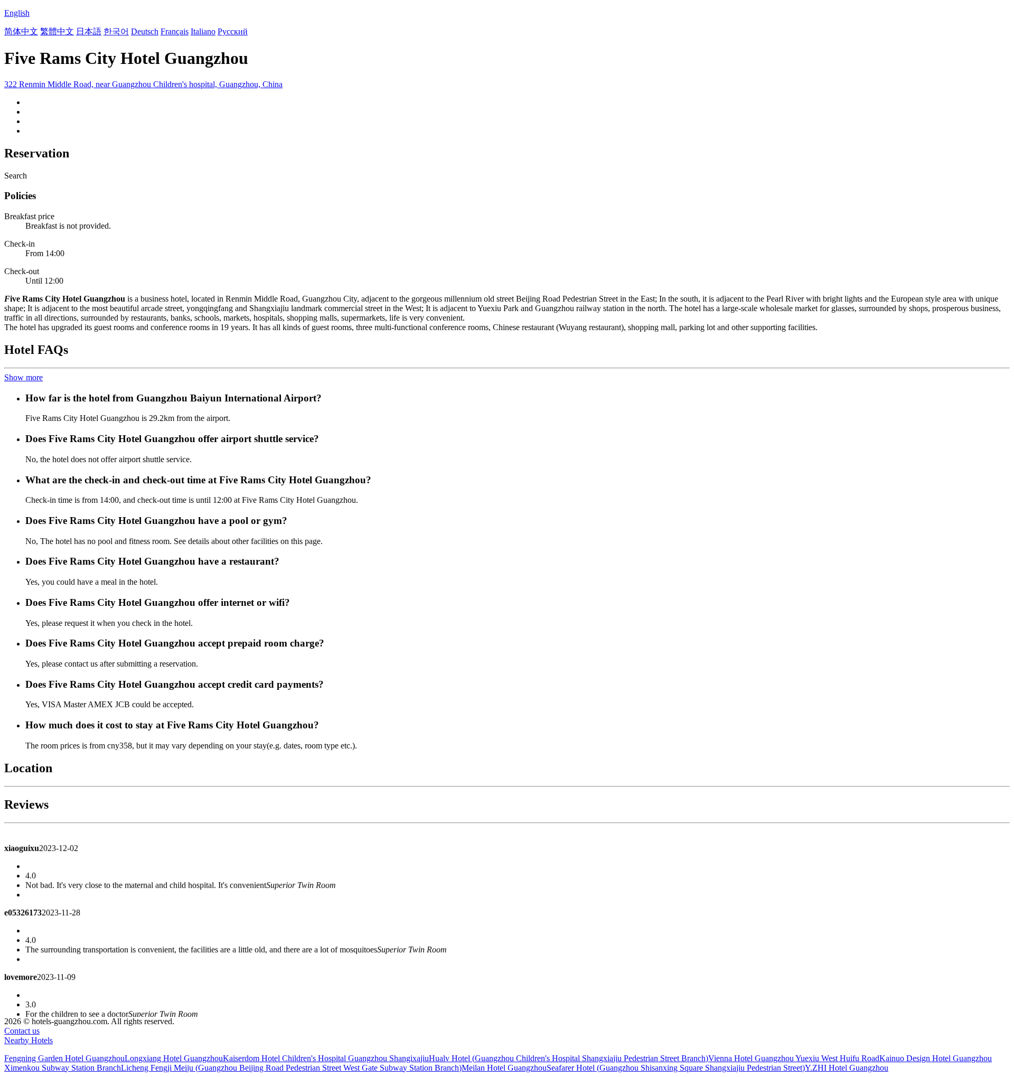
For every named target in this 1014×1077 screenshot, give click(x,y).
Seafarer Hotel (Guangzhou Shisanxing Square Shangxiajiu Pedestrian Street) (676, 1067)
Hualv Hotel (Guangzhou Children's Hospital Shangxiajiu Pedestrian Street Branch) (568, 1058)
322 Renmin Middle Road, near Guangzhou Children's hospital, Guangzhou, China (143, 84)
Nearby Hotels (28, 1040)
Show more (23, 377)
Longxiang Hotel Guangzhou (174, 1058)
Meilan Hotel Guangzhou (504, 1067)
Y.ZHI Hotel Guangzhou (846, 1067)
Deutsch (144, 31)
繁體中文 (57, 31)
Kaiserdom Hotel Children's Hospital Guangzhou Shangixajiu (326, 1058)
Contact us (22, 1030)
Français (175, 31)
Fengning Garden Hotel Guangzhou (64, 1058)
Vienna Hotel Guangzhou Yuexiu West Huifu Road (793, 1058)
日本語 (88, 31)
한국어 (116, 31)
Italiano (203, 31)
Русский (233, 31)
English (17, 12)
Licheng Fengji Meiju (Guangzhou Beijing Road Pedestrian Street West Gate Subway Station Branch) (291, 1067)
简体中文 (21, 31)
